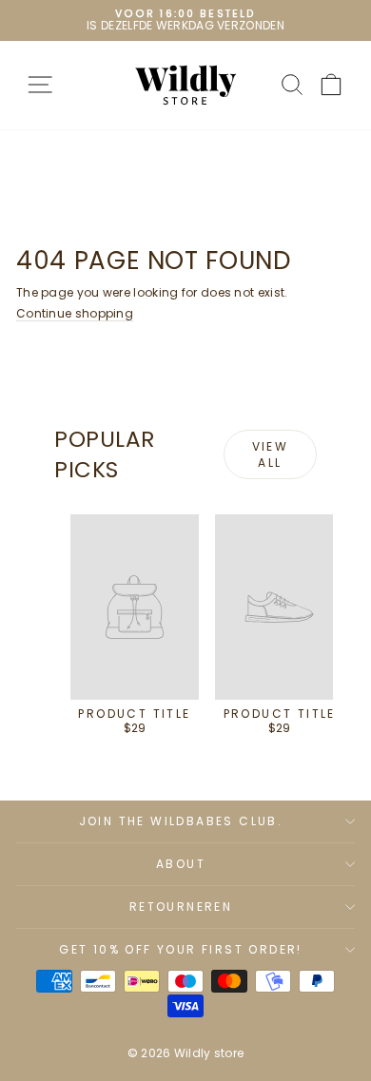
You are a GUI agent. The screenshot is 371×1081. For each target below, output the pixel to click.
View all (270, 454)
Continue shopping (74, 313)
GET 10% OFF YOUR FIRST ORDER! (181, 949)
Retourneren (180, 906)
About (180, 864)
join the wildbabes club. (181, 821)
